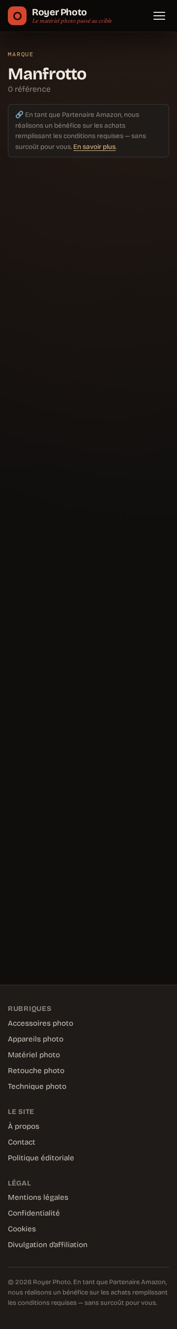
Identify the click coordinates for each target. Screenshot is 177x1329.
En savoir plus (94, 147)
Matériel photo (34, 1054)
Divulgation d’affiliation (48, 1244)
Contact (21, 1142)
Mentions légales (38, 1197)
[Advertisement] (88, 567)
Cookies (22, 1228)
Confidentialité (34, 1213)
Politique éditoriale (41, 1157)
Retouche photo (36, 1070)
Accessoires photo (40, 1023)
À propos (23, 1126)
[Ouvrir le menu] (159, 16)
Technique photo (37, 1086)
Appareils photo (35, 1039)
